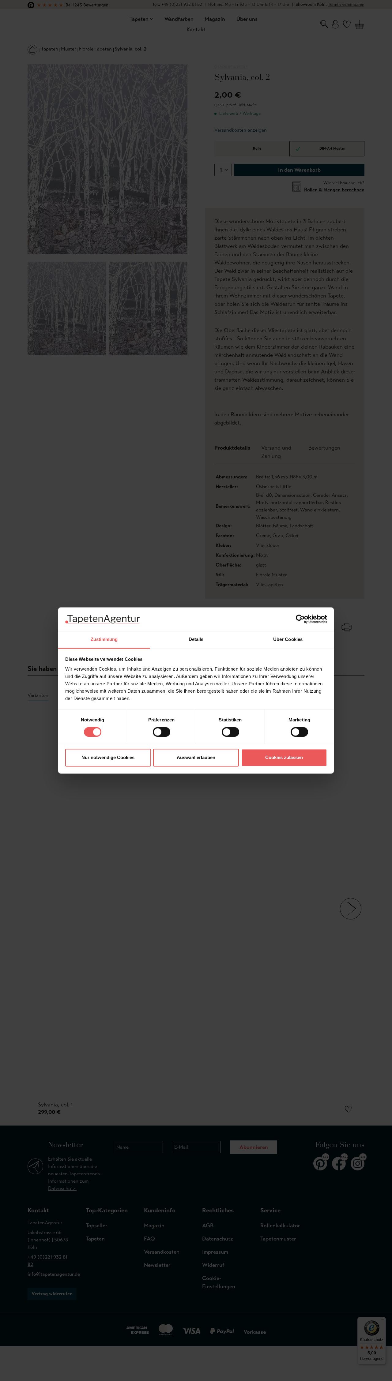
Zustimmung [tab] (104, 639)
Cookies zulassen (284, 757)
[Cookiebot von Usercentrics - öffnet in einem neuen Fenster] (300, 619)
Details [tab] (196, 639)
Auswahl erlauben (196, 757)
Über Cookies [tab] (288, 639)
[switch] (161, 732)
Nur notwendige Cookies (107, 757)
